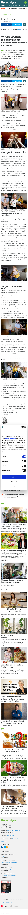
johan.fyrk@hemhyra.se (7, 869)
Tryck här (19, 29)
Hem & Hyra (10, 835)
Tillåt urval (14, 482)
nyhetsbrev (15, 838)
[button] (8, 6)
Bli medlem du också (6, 902)
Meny (24, 5)
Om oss (2, 913)
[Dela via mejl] (24, 24)
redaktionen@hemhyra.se (14, 830)
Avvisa (14, 486)
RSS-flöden (4, 841)
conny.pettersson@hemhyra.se (9, 862)
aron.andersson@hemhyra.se (8, 875)
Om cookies (8, 913)
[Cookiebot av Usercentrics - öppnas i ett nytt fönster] (20, 427)
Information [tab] (12, 431)
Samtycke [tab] (4, 431)
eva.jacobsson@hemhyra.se (8, 856)
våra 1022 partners (10, 438)
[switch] (24, 461)
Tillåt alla (14, 477)
